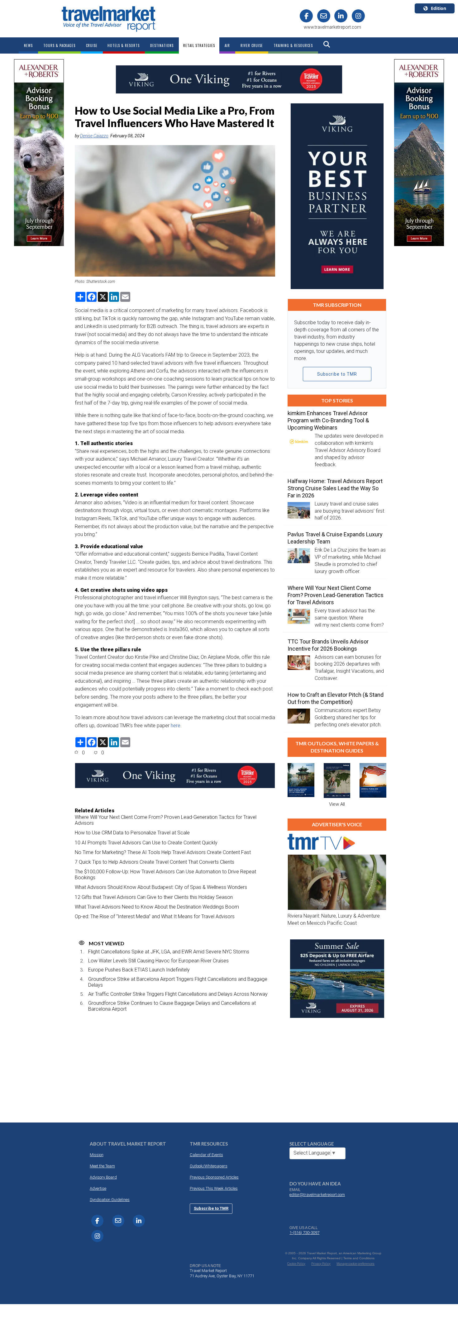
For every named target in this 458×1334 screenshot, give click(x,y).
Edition (438, 8)
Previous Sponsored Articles (214, 1177)
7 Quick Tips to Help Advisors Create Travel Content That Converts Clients (154, 862)
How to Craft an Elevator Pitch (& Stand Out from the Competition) (336, 698)
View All (337, 804)
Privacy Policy (321, 1263)
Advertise (98, 1188)
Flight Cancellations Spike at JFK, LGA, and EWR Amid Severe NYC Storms (168, 952)
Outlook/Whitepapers (208, 1166)
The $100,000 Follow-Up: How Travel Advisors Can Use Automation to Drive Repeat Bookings (165, 875)
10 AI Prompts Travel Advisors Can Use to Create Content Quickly (146, 843)
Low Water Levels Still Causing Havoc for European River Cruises (158, 961)
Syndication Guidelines (110, 1199)
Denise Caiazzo (94, 135)
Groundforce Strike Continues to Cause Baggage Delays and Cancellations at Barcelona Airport (172, 1006)
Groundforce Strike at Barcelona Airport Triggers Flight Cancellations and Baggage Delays (177, 982)
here (175, 726)
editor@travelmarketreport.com (317, 1194)
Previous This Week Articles (214, 1188)
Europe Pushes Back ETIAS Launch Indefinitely (139, 970)
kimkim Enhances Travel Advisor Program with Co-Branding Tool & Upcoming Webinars (328, 420)
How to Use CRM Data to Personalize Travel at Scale (132, 833)
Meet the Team (102, 1166)
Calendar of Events (206, 1154)
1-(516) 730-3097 (304, 1232)
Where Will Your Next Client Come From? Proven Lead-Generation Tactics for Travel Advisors (165, 820)
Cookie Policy (296, 1263)
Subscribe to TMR (337, 374)
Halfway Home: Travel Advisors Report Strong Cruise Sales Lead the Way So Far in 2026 (335, 488)
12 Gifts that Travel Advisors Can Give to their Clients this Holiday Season (154, 897)
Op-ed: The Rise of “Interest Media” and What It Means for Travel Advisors (155, 916)
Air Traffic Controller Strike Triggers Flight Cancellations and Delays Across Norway (178, 994)
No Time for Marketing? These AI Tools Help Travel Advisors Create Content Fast (163, 852)
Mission (96, 1154)
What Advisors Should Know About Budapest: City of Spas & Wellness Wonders (161, 887)
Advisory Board (103, 1177)
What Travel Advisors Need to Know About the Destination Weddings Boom (157, 907)
